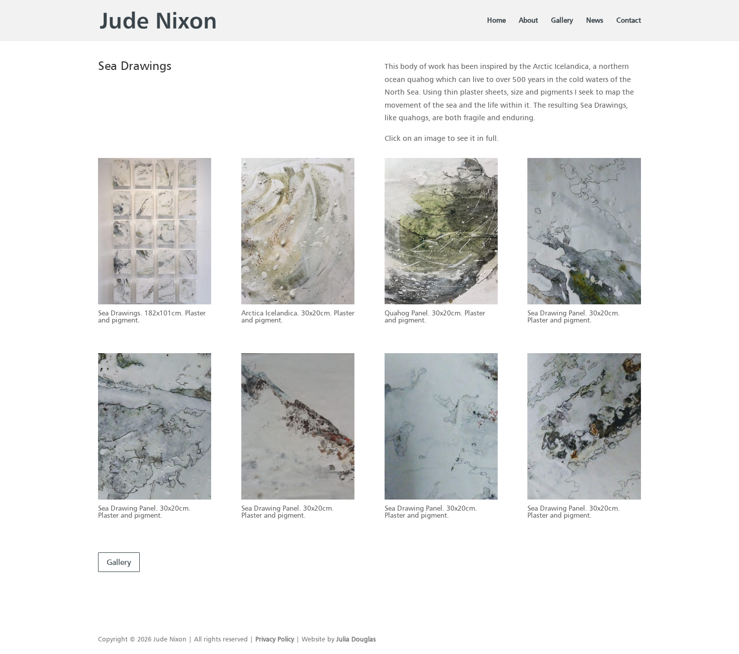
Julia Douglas (356, 639)
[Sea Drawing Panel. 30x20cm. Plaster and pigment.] (583, 301)
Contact (628, 20)
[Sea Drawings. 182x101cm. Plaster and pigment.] (154, 301)
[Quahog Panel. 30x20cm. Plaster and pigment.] (441, 301)
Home (496, 20)
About (528, 20)
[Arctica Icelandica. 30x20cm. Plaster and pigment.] (297, 301)
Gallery (562, 20)
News (594, 20)
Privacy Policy (274, 639)
